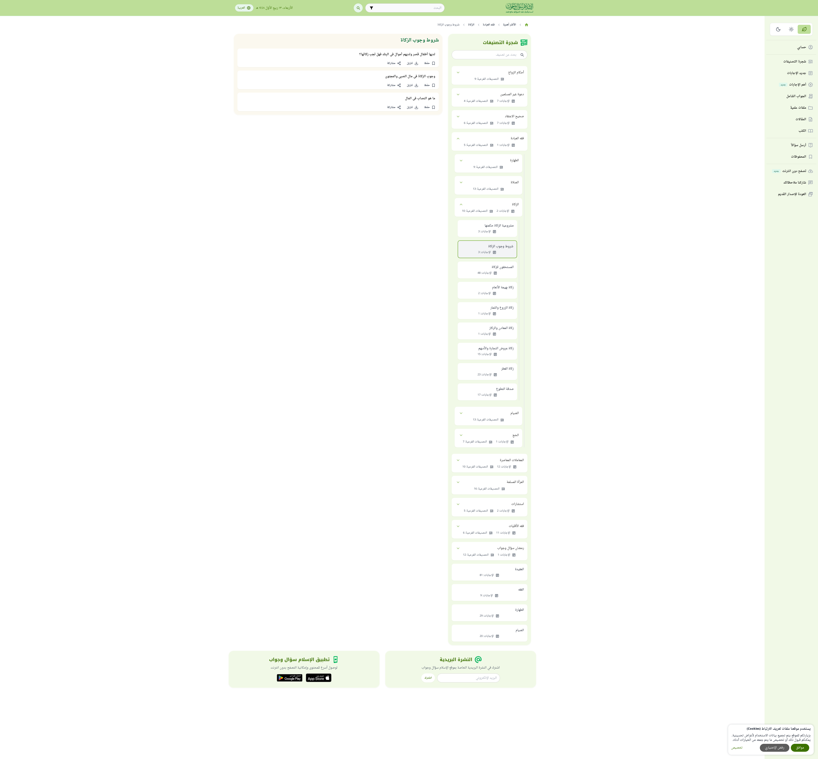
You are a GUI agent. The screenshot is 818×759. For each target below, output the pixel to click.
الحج (515, 435)
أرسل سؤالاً (798, 145)
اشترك (428, 678)
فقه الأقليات (516, 526)
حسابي (801, 47)
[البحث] (358, 7)
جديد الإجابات (796, 73)
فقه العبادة (517, 138)
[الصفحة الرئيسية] (526, 25)
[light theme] (791, 29)
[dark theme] (778, 29)
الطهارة (514, 160)
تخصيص (737, 748)
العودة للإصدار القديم (792, 194)
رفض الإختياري (774, 748)
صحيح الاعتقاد (514, 116)
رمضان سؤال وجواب (510, 548)
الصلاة (515, 182)
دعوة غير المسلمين (512, 94)
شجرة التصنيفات (794, 62)
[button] (430, 63)
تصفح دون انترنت (790, 171)
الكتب (802, 131)
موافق (800, 748)
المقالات (801, 119)
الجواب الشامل (796, 96)
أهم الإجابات (793, 85)
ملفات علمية (798, 108)
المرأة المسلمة (515, 482)
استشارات (517, 504)
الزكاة (515, 204)
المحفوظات (798, 157)
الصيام (514, 413)
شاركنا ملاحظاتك (794, 183)
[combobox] (407, 8)
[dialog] (771, 740)
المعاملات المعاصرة (512, 460)
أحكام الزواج (516, 72)
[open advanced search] (371, 8)
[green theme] (804, 29)
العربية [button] (241, 7)
